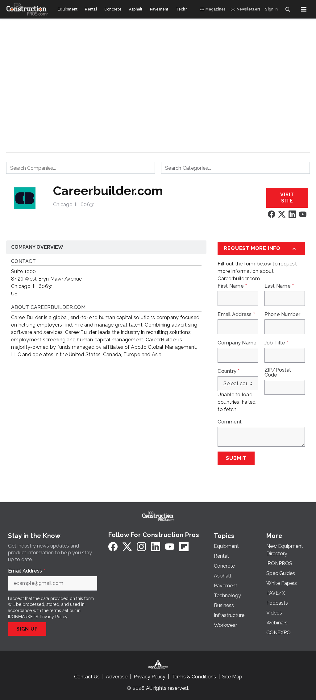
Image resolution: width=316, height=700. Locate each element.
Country (228, 371)
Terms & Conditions (194, 677)
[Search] (287, 9)
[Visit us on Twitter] (281, 214)
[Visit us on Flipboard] (184, 546)
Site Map (232, 677)
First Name (232, 286)
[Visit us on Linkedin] (292, 214)
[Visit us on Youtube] (302, 214)
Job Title (276, 342)
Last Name (279, 286)
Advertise (116, 677)
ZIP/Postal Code (277, 372)
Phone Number (282, 314)
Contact (23, 261)
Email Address (236, 314)
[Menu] (303, 9)
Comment (230, 421)
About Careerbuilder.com (48, 307)
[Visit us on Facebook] (271, 214)
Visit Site (287, 198)
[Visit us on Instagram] (141, 546)
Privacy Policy (53, 616)
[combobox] (80, 168)
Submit (236, 458)
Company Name (237, 342)
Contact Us (87, 677)
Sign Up (27, 629)
